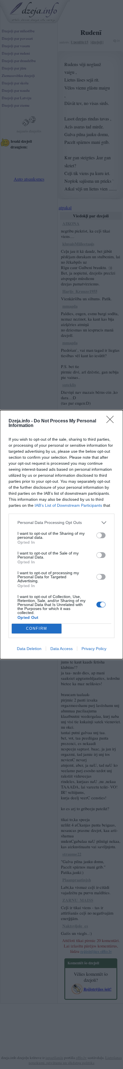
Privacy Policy (94, 648)
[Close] (111, 421)
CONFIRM (36, 628)
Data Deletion (29, 648)
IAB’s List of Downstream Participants (68, 505)
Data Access (61, 648)
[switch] (101, 535)
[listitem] (61, 523)
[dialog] (61, 534)
